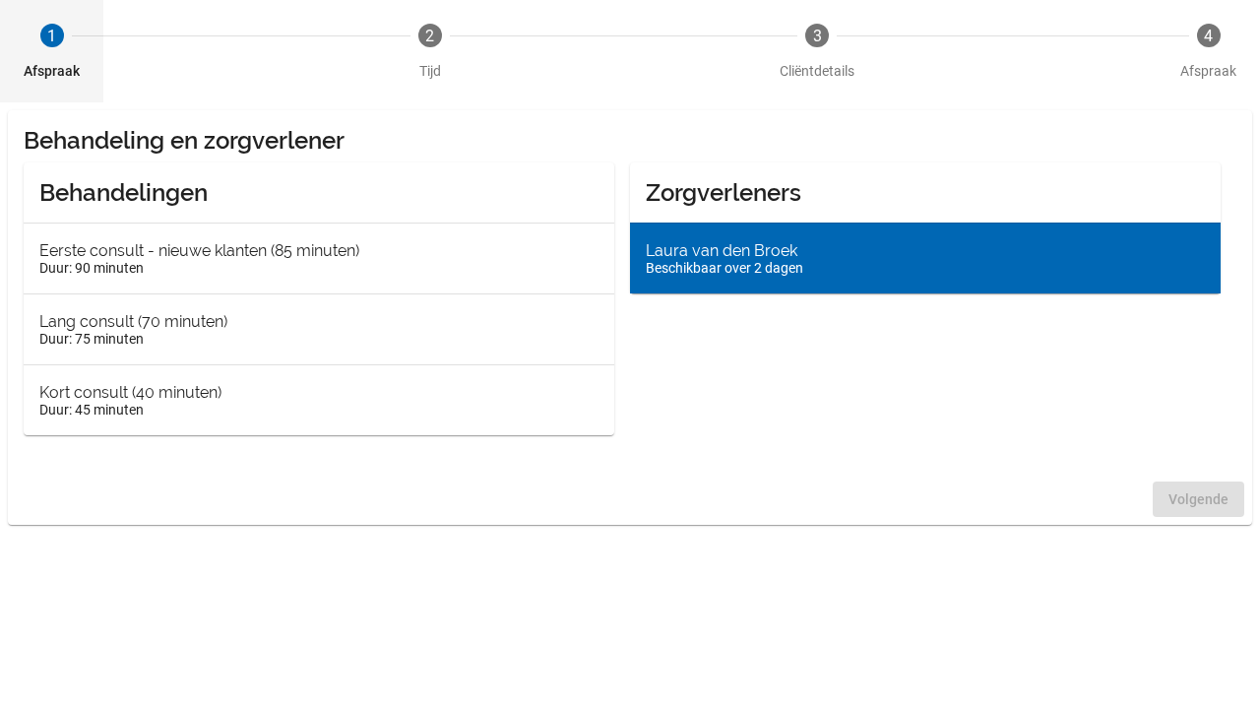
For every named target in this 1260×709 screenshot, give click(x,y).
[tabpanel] (630, 317)
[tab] (51, 51)
